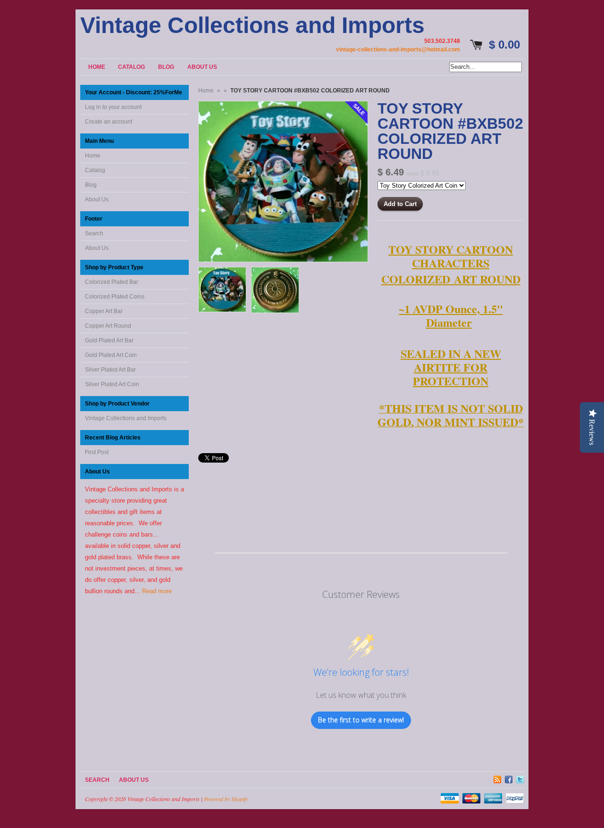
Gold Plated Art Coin (111, 355)
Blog (91, 185)
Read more (157, 591)
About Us (97, 199)
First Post (97, 452)
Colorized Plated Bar (111, 282)
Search (94, 233)
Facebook (508, 778)
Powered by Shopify (226, 799)
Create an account (108, 121)
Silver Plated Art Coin (112, 384)
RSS (497, 778)
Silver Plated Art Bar (110, 369)
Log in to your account (113, 107)
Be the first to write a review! (361, 719)
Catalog (95, 170)
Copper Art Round (108, 326)
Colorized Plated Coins (114, 296)
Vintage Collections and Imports (252, 25)
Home (93, 155)
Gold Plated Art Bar (109, 340)
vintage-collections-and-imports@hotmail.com (398, 49)
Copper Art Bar (104, 311)
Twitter (520, 778)
